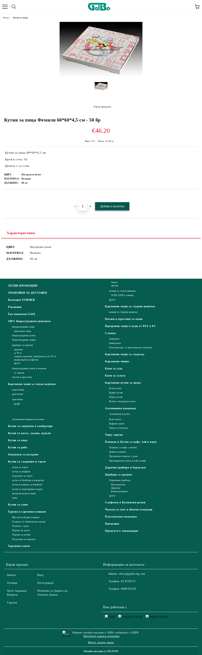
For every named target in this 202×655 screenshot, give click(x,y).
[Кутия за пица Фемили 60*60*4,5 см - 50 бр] (101, 76)
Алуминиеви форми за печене (28, 419)
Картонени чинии (117, 361)
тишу (15, 497)
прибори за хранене (22, 345)
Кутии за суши (18, 504)
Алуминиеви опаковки (120, 408)
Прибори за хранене (118, 474)
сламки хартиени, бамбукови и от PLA (35, 356)
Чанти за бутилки (118, 428)
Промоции (112, 523)
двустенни (17, 394)
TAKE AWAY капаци (122, 295)
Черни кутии (116, 397)
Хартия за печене (21, 534)
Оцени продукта (102, 106)
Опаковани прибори (119, 480)
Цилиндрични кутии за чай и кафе (127, 460)
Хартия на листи (21, 530)
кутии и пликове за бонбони (27, 484)
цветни (114, 285)
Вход (40, 575)
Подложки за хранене (23, 539)
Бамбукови (115, 343)
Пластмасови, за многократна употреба (130, 347)
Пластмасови (118, 484)
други (17, 363)
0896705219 (128, 588)
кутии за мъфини (21, 471)
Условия (12, 582)
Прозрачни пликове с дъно (123, 456)
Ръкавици (14, 307)
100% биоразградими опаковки (29, 321)
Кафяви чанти (116, 423)
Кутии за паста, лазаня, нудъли (29, 433)
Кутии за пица (20, 18)
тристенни (17, 399)
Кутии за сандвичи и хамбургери (30, 426)
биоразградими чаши (23, 326)
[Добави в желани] (195, 195)
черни (114, 282)
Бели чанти (115, 419)
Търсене (12, 602)
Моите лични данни (101, 642)
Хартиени (114, 338)
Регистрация (45, 582)
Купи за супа (114, 368)
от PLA (18, 353)
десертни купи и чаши (24, 493)
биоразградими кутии (23, 335)
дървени (18, 349)
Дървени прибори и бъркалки (125, 467)
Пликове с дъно (20, 526)
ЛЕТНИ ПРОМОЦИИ (22, 285)
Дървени (115, 488)
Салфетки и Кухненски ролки (125, 502)
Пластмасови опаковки (121, 516)
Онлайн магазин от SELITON (101, 651)
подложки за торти (22, 476)
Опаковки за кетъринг (23, 454)
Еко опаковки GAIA (21, 314)
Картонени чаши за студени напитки (130, 306)
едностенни (18, 389)
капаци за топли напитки (122, 291)
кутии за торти (20, 467)
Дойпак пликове (117, 451)
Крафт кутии (116, 392)
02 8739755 (128, 581)
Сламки (110, 333)
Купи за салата (115, 375)
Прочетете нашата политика (101, 636)
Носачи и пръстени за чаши (124, 319)
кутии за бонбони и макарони (28, 480)
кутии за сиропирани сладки (27, 489)
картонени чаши (22, 331)
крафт (17, 403)
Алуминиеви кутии (119, 414)
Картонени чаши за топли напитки (32, 384)
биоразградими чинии (24, 339)
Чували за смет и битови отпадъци (128, 509)
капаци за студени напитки (123, 312)
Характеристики (21, 233)
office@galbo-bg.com (132, 573)
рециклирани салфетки (26, 359)
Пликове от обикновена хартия (29, 521)
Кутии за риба (17, 447)
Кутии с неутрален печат (122, 401)
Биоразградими (119, 491)
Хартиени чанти (19, 546)
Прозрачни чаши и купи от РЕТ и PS (130, 326)
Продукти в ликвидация (121, 530)
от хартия (19, 372)
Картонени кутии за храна (123, 382)
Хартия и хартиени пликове (27, 511)
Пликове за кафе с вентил (123, 447)
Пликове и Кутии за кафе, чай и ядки (131, 441)
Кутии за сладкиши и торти (27, 461)
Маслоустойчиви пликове (26, 517)
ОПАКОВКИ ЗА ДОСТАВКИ (27, 292)
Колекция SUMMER (21, 299)
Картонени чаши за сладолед (124, 354)
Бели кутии (115, 388)
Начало (6, 18)
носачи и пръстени (22, 377)
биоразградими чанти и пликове (29, 368)
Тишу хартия (114, 434)
